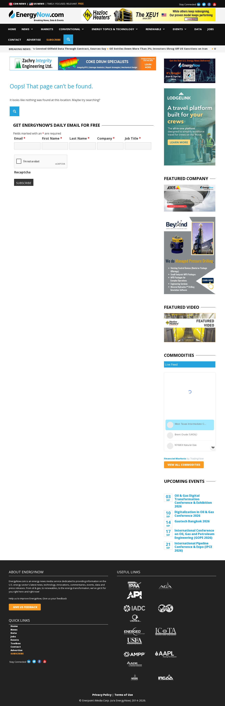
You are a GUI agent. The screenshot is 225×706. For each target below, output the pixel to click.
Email (19, 138)
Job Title (133, 138)
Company (106, 138)
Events (178, 29)
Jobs (210, 29)
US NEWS (39, 3)
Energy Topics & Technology (113, 29)
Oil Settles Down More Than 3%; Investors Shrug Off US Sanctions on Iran (154, 48)
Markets (47, 29)
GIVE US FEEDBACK (24, 607)
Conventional (69, 29)
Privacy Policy (101, 694)
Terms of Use (123, 694)
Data (198, 29)
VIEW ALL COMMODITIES (184, 464)
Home (12, 29)
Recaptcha (22, 172)
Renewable (153, 29)
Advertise (34, 39)
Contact (14, 39)
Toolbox (16, 643)
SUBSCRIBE (53, 39)
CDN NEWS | (21, 3)
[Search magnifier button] (68, 39)
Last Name (79, 138)
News (25, 29)
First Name (52, 138)
